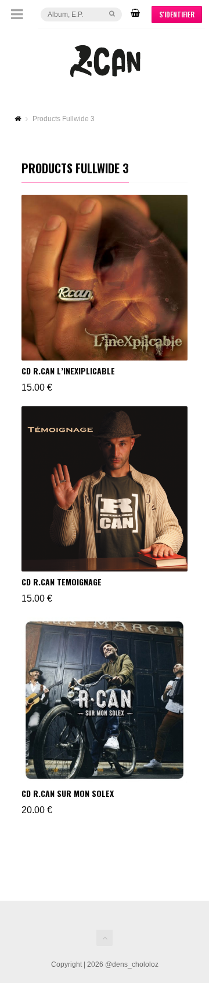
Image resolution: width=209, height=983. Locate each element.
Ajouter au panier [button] (63, 208)
